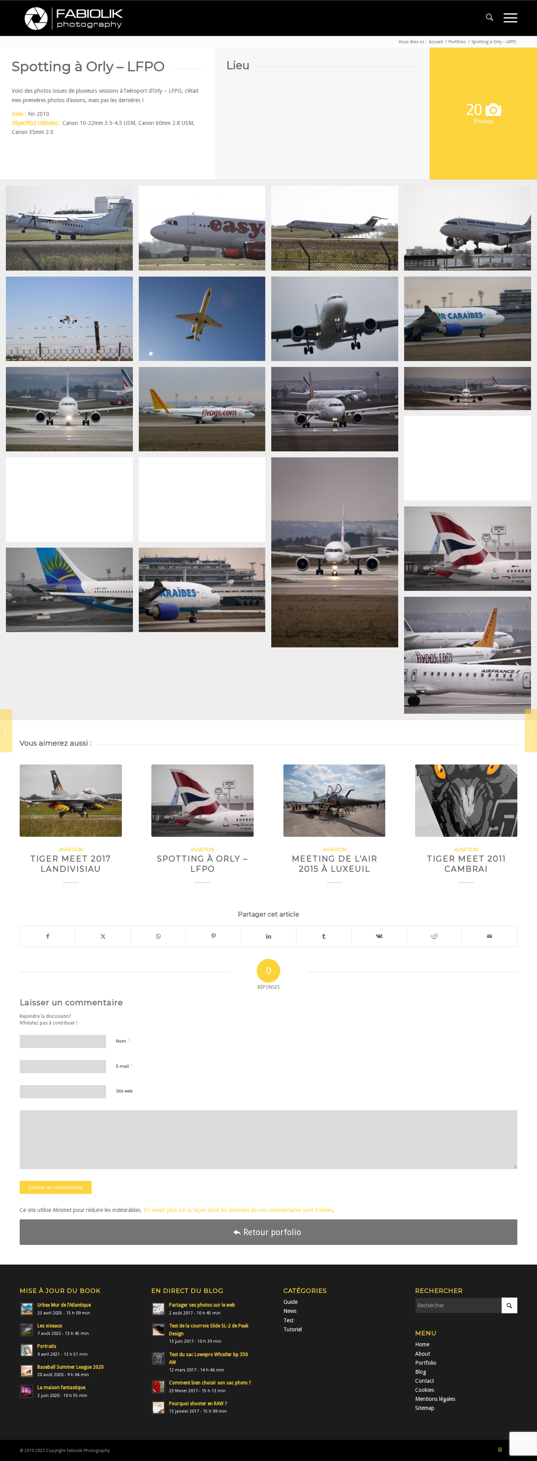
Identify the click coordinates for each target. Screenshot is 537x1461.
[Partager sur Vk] (379, 936)
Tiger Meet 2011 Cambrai (466, 863)
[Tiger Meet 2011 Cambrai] (466, 800)
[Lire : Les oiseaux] (27, 1330)
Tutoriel (292, 1329)
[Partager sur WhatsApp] (158, 936)
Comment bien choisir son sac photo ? (210, 1383)
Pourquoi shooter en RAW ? (198, 1403)
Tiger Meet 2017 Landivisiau (70, 863)
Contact (424, 1381)
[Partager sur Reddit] (434, 936)
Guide (290, 1302)
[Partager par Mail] (489, 936)
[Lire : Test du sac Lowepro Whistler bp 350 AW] (158, 1358)
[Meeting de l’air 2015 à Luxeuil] (334, 800)
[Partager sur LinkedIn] (268, 936)
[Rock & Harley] (531, 730)
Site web (124, 1091)
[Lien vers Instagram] (500, 1450)
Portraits (46, 1346)
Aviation (71, 849)
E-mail (124, 1066)
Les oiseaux (49, 1326)
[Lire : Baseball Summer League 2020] (27, 1371)
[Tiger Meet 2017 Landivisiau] (71, 800)
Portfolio (425, 1363)
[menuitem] (489, 18)
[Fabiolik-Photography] (77, 18)
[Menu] (507, 18)
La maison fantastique (61, 1387)
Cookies (424, 1390)
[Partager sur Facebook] (47, 936)
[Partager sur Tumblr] (323, 936)
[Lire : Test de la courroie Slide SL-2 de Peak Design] (158, 1330)
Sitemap (424, 1408)
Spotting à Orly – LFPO (202, 863)
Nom (123, 1041)
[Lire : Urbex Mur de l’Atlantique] (27, 1309)
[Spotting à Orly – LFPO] (202, 800)
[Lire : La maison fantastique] (27, 1391)
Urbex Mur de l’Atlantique (64, 1305)
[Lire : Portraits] (27, 1350)
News (289, 1311)
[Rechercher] (489, 18)
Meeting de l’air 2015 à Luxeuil (334, 863)
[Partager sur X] (102, 936)
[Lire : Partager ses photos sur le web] (158, 1309)
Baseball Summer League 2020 (70, 1367)
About (422, 1354)
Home (422, 1344)
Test (288, 1320)
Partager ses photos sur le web (202, 1305)
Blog (420, 1372)
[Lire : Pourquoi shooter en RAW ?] (158, 1408)
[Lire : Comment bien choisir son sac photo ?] (158, 1387)
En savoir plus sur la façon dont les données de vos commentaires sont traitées (238, 1210)
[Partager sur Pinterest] (213, 936)
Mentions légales (435, 1399)
